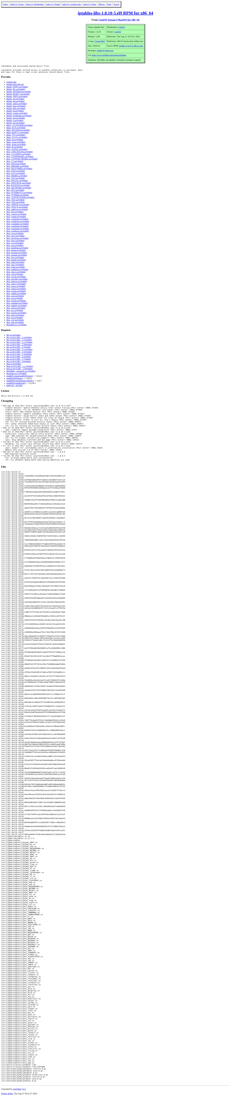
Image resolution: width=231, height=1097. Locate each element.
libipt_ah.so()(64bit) (14, 140)
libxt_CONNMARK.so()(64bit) (19, 156)
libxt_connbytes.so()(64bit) (17, 221)
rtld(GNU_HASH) (14, 385)
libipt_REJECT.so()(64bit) (17, 132)
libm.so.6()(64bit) (13, 364)
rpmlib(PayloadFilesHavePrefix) (20, 381)
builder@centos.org (105, 50)
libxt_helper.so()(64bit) (16, 250)
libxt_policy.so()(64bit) (16, 284)
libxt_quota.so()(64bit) (15, 286)
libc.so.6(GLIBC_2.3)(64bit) (18, 347)
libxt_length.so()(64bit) (16, 260)
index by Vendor (53, 4)
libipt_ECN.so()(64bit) (16, 128)
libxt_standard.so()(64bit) (17, 303)
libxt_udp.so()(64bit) (15, 322)
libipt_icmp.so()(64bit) (15, 142)
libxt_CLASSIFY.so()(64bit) (18, 154)
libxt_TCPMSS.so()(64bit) (17, 195)
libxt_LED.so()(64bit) (15, 171)
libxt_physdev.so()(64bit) (17, 279)
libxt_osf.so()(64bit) (14, 274)
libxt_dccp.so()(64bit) (15, 236)
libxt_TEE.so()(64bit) (15, 200)
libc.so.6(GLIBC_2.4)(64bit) (18, 357)
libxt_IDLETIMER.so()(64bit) (19, 168)
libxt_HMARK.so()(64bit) (17, 166)
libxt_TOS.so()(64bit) (15, 202)
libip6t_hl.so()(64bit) (15, 111)
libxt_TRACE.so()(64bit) (17, 207)
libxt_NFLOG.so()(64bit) (17, 180)
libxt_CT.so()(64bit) (14, 161)
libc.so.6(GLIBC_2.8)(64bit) (18, 361)
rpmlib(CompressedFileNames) (19, 376)
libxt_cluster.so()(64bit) (16, 217)
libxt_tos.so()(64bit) (14, 317)
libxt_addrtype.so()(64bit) (17, 209)
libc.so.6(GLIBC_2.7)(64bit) (18, 359)
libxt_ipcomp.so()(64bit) (16, 253)
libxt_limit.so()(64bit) (15, 262)
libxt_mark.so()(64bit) (15, 267)
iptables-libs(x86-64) (15, 84)
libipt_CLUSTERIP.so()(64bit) (19, 125)
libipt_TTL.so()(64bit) (15, 135)
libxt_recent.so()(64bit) (16, 291)
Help (109, 4)
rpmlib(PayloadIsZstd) (15, 383)
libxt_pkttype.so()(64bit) (16, 281)
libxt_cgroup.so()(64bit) (16, 214)
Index (5, 4)
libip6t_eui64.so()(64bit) (16, 104)
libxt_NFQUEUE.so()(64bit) (18, 183)
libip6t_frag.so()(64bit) (16, 106)
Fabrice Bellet (7, 1093)
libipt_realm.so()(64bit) (16, 144)
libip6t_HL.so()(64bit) (15, 89)
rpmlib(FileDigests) (14, 378)
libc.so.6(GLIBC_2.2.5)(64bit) (19, 342)
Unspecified (100, 41)
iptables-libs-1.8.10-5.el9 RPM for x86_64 (115, 13)
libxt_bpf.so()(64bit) (14, 212)
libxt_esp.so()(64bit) (14, 245)
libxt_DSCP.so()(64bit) (16, 164)
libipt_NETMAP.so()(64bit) (18, 130)
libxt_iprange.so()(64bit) (16, 255)
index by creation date (71, 4)
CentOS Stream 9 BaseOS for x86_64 (118, 19)
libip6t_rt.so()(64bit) (14, 120)
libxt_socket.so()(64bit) (16, 301)
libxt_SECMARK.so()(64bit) (18, 188)
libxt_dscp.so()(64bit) (15, 241)
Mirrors (102, 4)
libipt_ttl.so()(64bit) (14, 147)
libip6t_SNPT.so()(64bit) (16, 96)
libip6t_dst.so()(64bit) (15, 101)
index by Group (17, 4)
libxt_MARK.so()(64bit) (16, 176)
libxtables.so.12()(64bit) (16, 325)
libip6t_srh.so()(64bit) (15, 123)
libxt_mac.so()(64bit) (15, 265)
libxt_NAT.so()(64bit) (15, 178)
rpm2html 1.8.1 (19, 1089)
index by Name (89, 4)
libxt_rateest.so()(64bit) (16, 289)
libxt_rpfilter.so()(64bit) (16, 293)
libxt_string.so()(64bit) (15, 308)
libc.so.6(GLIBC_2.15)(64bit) (19, 340)
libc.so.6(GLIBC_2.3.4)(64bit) (19, 349)
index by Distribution (35, 4)
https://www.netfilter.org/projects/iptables (109, 55)
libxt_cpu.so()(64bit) (15, 233)
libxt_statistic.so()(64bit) (16, 305)
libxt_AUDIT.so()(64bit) (16, 149)
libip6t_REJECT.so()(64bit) (18, 94)
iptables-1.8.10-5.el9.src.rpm (131, 46)
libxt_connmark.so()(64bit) (17, 229)
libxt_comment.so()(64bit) (17, 219)
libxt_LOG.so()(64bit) (15, 173)
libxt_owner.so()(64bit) (16, 277)
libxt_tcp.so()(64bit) (14, 310)
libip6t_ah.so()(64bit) (15, 99)
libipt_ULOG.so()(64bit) (16, 137)
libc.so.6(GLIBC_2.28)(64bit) (19, 345)
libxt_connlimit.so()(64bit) (17, 226)
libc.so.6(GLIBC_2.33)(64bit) (19, 352)
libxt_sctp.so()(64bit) (15, 296)
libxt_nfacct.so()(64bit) (16, 272)
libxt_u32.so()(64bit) (15, 320)
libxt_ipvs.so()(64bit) (15, 257)
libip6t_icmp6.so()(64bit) (16, 113)
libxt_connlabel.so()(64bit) (17, 224)
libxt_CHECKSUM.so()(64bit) (19, 152)
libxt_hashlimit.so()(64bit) (17, 248)
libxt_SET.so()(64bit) (15, 190)
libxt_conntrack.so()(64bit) (17, 231)
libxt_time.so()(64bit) (15, 315)
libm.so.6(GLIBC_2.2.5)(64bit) (19, 366)
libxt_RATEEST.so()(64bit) (18, 185)
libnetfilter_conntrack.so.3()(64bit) (20, 371)
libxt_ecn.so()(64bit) (15, 243)
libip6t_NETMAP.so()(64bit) (18, 92)
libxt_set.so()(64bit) (14, 298)
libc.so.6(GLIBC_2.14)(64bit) (19, 337)
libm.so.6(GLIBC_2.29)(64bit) (19, 369)
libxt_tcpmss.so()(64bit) (16, 313)
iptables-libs (11, 82)
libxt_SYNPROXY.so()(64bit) (19, 192)
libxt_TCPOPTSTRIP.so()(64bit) (20, 197)
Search (116, 4)
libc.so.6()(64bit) (13, 335)
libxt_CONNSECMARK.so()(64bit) (21, 159)
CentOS (121, 27)
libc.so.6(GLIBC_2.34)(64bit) (19, 354)
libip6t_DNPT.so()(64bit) (17, 87)
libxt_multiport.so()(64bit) (17, 269)
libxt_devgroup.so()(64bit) (17, 238)
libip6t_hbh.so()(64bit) (15, 108)
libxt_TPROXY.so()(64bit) (17, 205)
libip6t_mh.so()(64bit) (15, 118)
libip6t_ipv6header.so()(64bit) (18, 116)
